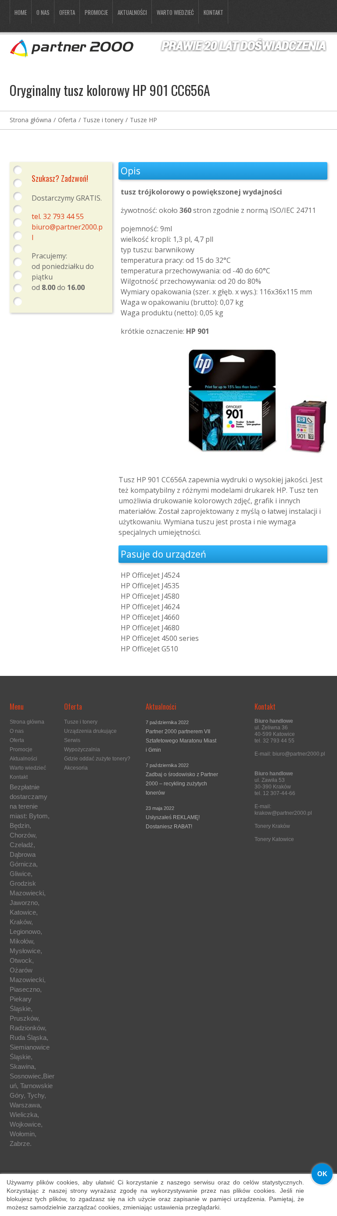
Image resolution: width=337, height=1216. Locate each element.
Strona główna (30, 120)
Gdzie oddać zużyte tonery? (97, 759)
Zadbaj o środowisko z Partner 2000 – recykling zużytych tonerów (182, 783)
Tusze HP (143, 120)
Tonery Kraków (272, 826)
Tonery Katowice (274, 839)
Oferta (67, 12)
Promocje (96, 12)
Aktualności (132, 12)
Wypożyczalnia (82, 749)
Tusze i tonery (103, 120)
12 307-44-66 (279, 793)
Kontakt (213, 12)
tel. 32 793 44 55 (58, 216)
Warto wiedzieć (175, 12)
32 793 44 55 (278, 741)
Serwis (72, 740)
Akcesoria (76, 768)
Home (20, 12)
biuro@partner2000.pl (298, 754)
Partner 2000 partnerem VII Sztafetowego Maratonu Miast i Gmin (181, 740)
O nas (43, 12)
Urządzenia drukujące (90, 731)
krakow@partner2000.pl (283, 813)
